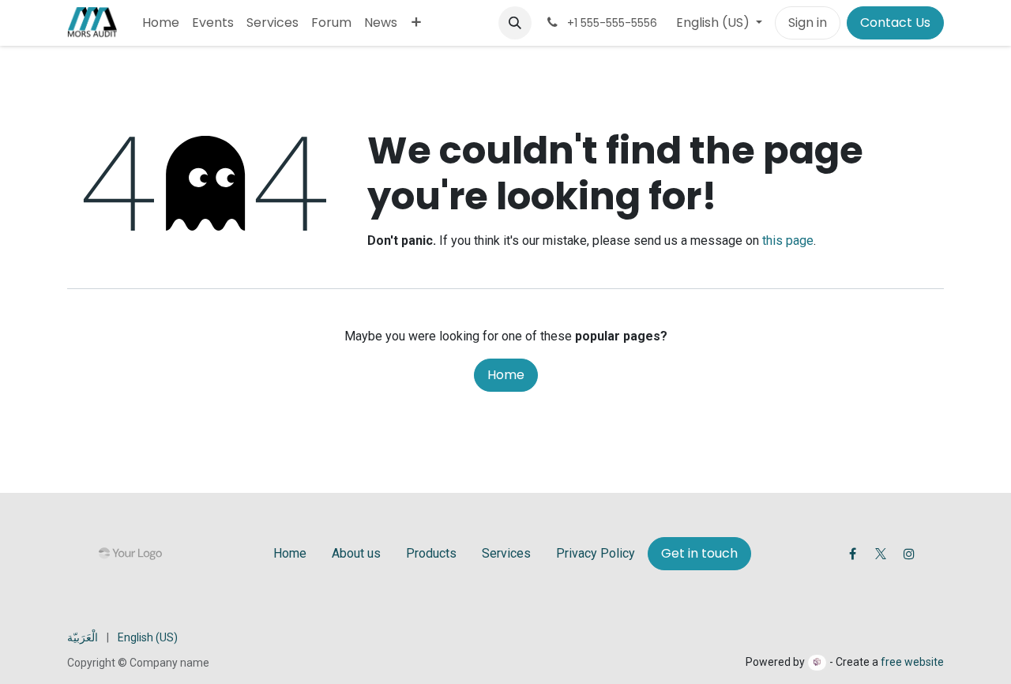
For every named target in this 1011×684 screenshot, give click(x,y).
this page (788, 240)
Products (431, 553)
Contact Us (895, 22)
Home (505, 375)
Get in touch (699, 553)
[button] (515, 22)
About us (356, 553)
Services (506, 553)
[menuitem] (161, 23)
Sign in (807, 22)
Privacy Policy (595, 553)
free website (912, 662)
